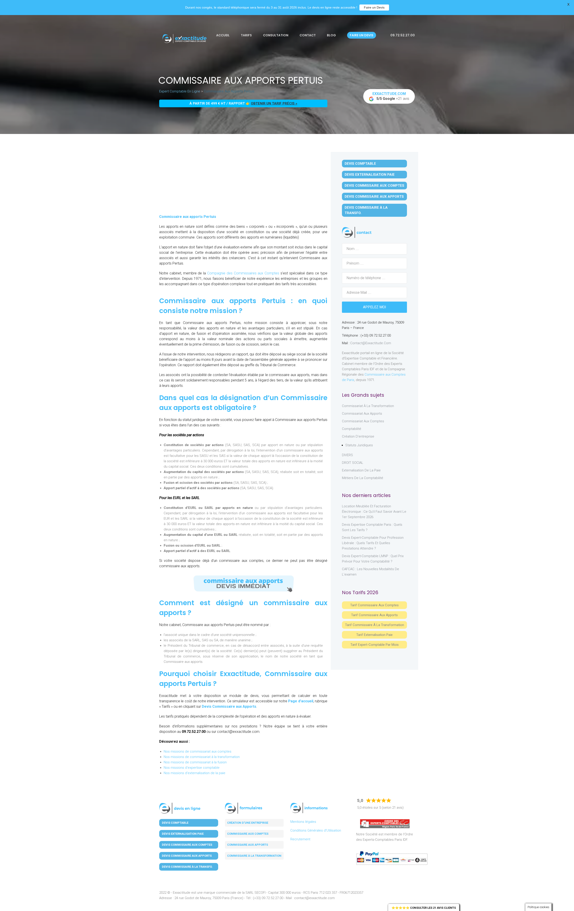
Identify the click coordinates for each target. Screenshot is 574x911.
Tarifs (246, 35)
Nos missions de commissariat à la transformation (202, 757)
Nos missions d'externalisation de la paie (194, 773)
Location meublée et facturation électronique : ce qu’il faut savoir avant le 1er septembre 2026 (374, 511)
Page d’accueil (300, 701)
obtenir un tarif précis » (274, 103)
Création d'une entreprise (247, 822)
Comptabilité (351, 429)
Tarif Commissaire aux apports (374, 615)
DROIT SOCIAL (352, 463)
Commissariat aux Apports (362, 414)
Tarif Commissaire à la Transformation (374, 625)
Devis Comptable (360, 164)
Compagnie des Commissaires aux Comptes (242, 273)
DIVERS (347, 455)
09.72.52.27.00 (402, 35)
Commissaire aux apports (247, 844)
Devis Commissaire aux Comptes (374, 186)
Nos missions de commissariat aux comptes (197, 751)
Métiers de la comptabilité (362, 478)
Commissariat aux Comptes (363, 421)
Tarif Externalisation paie (374, 635)
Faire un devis (361, 35)
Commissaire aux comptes (247, 833)
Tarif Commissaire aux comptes (374, 605)
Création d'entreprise (358, 436)
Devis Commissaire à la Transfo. (366, 210)
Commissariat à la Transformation (368, 406)
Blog (331, 35)
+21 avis (390, 96)
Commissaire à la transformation (254, 855)
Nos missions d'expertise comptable (192, 768)
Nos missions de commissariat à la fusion (195, 762)
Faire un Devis (374, 7)
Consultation (275, 35)
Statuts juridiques (359, 445)
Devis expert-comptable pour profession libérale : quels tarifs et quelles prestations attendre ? (373, 543)
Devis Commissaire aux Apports (229, 706)
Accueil (223, 35)
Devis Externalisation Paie (370, 175)
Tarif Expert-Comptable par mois (374, 645)
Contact (308, 35)
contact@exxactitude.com (370, 343)
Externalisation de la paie (361, 470)
